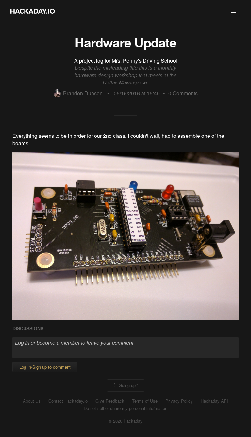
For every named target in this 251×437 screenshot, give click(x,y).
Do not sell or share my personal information (125, 408)
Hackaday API (214, 401)
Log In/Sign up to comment (45, 367)
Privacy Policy (179, 401)
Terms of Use (145, 401)
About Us (32, 401)
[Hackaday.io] (32, 11)
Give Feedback (109, 401)
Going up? (127, 385)
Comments (183, 93)
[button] (234, 11)
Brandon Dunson (83, 93)
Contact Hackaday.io (68, 401)
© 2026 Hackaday (125, 421)
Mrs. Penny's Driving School (144, 60)
